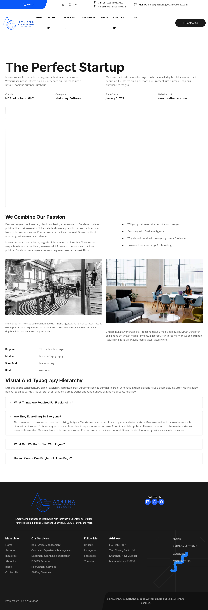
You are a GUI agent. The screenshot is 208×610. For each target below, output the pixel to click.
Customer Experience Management (51, 550)
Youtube (89, 561)
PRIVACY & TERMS (185, 546)
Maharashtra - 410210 (122, 561)
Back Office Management (45, 544)
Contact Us (11, 572)
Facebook (90, 555)
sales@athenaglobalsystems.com (168, 4)
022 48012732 (115, 2)
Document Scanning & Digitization (50, 555)
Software (75, 98)
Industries (11, 555)
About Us (10, 561)
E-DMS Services (40, 561)
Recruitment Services (43, 566)
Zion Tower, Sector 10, (122, 550)
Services (10, 550)
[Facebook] (161, 502)
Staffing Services (41, 572)
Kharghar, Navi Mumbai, (123, 555)
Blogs (8, 566)
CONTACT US (181, 561)
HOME (177, 538)
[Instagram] (155, 502)
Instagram (90, 550)
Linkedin (88, 544)
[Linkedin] (148, 502)
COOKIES (179, 553)
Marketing (62, 98)
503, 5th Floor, (117, 544)
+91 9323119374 (116, 6)
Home (8, 544)
